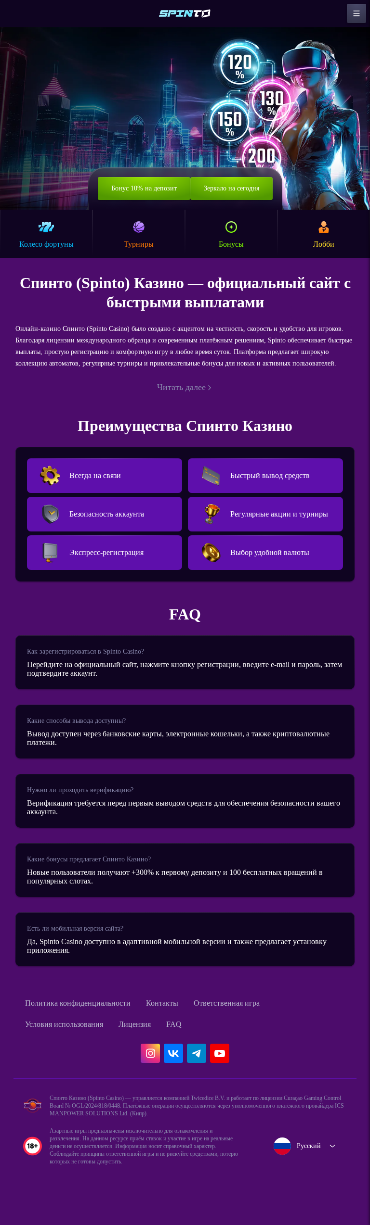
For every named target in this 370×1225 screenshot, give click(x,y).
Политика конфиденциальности (86, 1024)
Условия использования (71, 1045)
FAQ (193, 1045)
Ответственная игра (254, 1024)
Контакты (182, 1024)
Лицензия (151, 1045)
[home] (185, 13)
